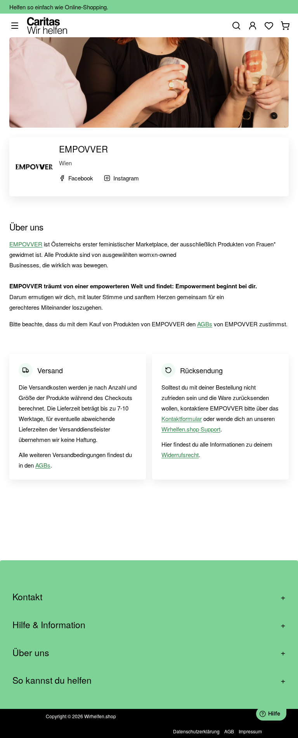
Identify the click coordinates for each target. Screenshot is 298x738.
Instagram (126, 178)
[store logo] (47, 25)
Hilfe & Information (149, 624)
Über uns (149, 652)
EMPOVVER (25, 244)
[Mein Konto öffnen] (252, 25)
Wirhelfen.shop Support (190, 429)
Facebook (80, 178)
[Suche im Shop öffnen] (236, 25)
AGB (229, 731)
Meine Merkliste (268, 25)
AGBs (204, 324)
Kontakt (149, 596)
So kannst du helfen (149, 680)
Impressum (250, 731)
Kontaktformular (181, 418)
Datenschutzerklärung (196, 731)
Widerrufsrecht (180, 454)
